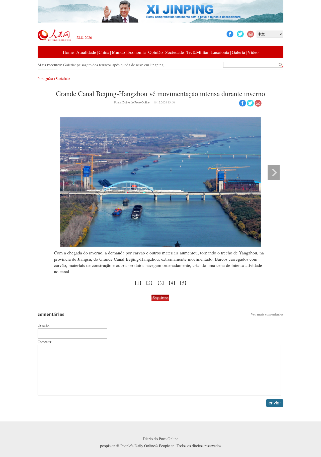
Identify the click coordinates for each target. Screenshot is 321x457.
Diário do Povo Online (135, 102)
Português (45, 78)
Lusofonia (220, 52)
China (104, 52)
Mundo (118, 52)
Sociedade (174, 52)
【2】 (149, 283)
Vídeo (253, 52)
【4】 (172, 283)
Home (68, 52)
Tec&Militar (197, 52)
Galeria (238, 52)
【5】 (183, 283)
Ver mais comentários (267, 314)
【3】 (160, 283)
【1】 (138, 283)
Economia (136, 52)
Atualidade (86, 52)
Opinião (155, 52)
